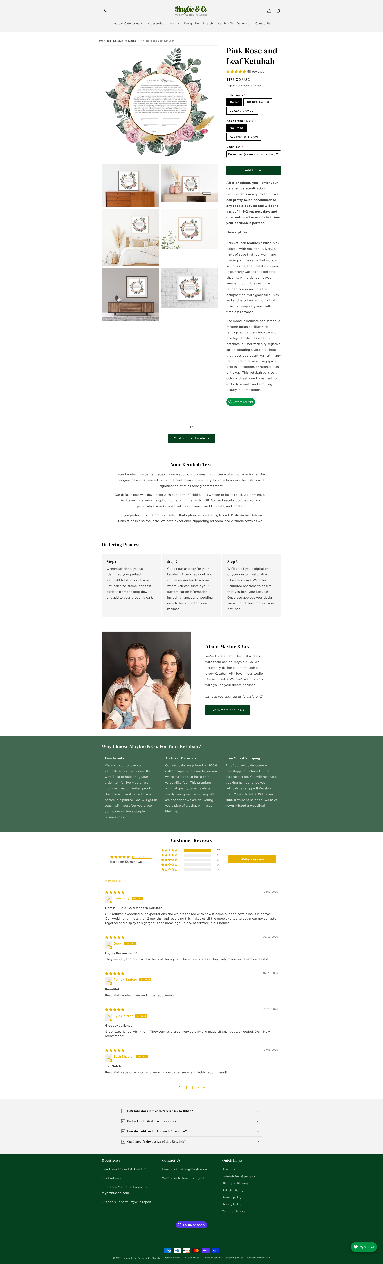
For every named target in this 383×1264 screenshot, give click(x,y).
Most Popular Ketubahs (191, 438)
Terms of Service (234, 1211)
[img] (115, 892)
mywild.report (141, 1202)
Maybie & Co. (129, 1258)
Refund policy (231, 1197)
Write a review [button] (252, 859)
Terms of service (212, 1257)
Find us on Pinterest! (236, 1183)
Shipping (231, 85)
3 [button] (193, 1087)
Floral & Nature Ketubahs (121, 40)
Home (100, 40)
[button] (106, 10)
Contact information (258, 1257)
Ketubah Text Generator (238, 1176)
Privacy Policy (231, 1204)
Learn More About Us (227, 710)
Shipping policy (235, 1257)
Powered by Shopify (149, 1258)
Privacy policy (191, 1257)
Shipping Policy (232, 1190)
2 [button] (186, 1087)
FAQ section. (138, 1169)
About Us (228, 1169)
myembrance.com (115, 1193)
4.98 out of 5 (142, 857)
